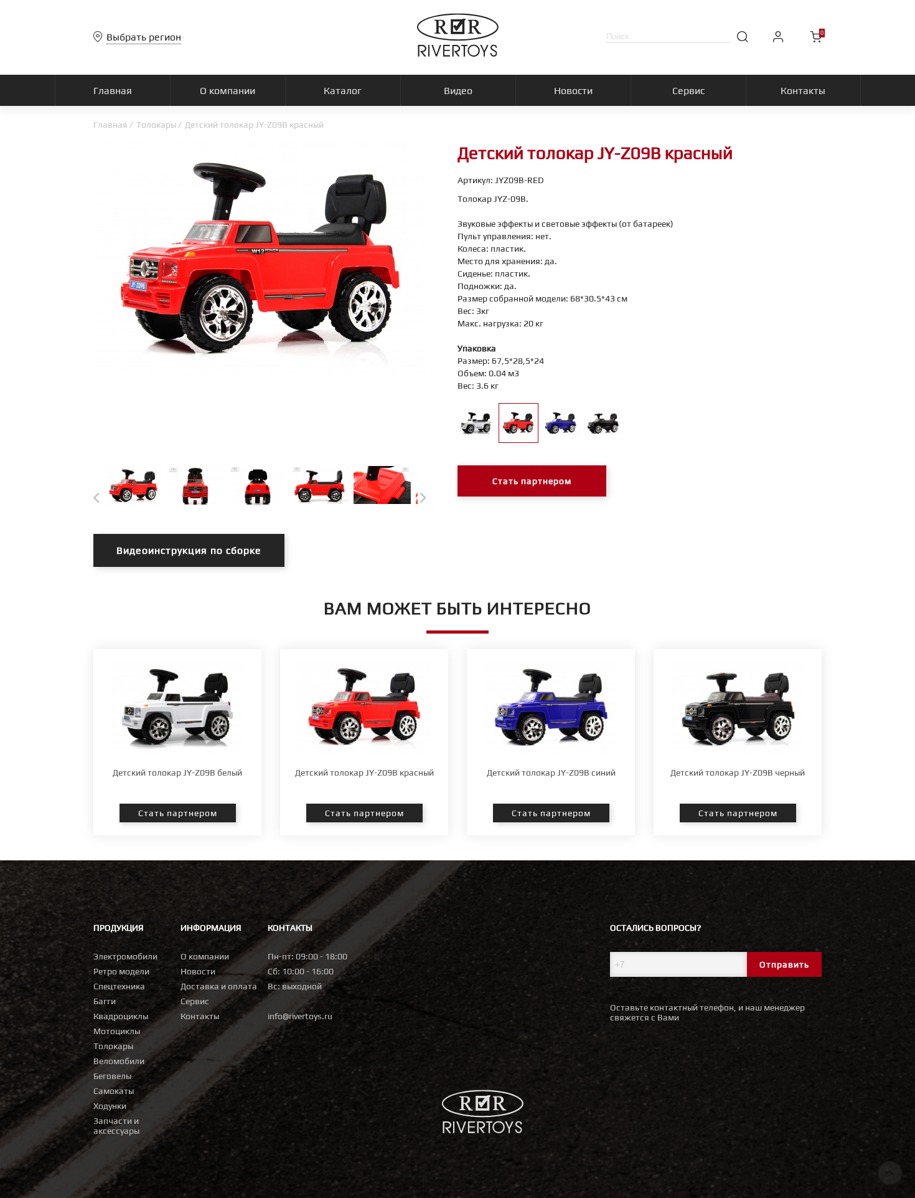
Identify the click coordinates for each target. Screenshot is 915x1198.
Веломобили (118, 1061)
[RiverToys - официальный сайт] (458, 53)
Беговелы (112, 1076)
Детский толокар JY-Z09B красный (364, 772)
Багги (104, 1001)
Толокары (156, 125)
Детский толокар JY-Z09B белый (177, 772)
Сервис (195, 1001)
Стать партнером (531, 481)
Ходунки (109, 1106)
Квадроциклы (120, 1016)
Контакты (200, 1016)
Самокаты (113, 1091)
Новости (198, 971)
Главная (110, 125)
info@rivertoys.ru (300, 1016)
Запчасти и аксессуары (116, 1126)
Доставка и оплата (219, 986)
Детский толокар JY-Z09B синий (551, 772)
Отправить (784, 964)
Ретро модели (121, 971)
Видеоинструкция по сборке (188, 550)
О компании (205, 956)
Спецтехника (119, 986)
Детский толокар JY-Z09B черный (737, 772)
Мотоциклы (116, 1031)
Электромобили (125, 956)
